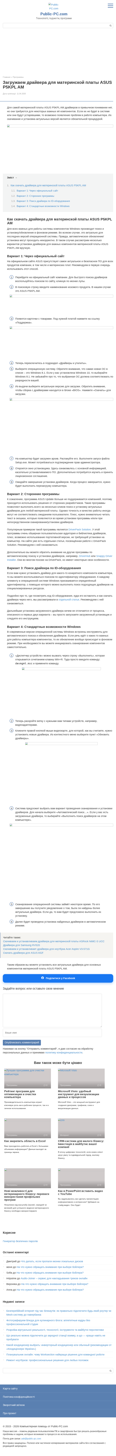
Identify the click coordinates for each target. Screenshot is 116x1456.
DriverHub (84, 556)
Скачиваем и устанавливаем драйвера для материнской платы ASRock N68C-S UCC (53, 941)
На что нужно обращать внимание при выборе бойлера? (50, 1267)
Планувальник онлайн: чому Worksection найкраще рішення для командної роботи (55, 1354)
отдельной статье (69, 599)
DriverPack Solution (79, 529)
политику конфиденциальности (63, 1052)
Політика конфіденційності (19, 1396)
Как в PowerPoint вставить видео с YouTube (80, 1192)
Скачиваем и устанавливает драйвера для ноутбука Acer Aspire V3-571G (46, 949)
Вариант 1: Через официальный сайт (37, 190)
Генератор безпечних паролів (20, 1241)
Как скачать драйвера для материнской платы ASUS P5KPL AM (48, 185)
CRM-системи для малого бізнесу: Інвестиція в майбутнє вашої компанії (81, 1144)
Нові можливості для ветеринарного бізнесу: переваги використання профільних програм (26, 1195)
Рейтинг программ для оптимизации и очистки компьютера (20, 1094)
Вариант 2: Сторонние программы (35, 196)
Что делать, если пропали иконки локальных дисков (52, 1261)
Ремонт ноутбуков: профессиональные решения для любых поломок (47, 1360)
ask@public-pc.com (31, 1438)
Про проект (9, 1413)
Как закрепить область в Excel (25, 1141)
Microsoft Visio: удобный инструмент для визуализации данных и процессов (78, 1094)
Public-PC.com (53, 14)
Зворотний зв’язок (14, 1405)
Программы (18, 77)
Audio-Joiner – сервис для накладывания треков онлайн (54, 1278)
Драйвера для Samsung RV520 (21, 945)
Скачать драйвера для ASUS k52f (23, 952)
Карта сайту (10, 1388)
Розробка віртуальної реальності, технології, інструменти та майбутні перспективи (55, 1329)
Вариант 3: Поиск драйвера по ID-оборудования (43, 201)
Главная (6, 77)
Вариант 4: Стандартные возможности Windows (43, 206)
